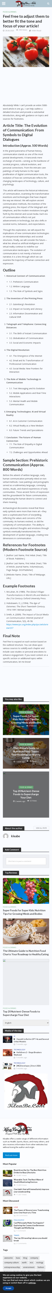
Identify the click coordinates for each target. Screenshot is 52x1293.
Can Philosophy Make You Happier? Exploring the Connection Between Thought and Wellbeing (29, 1225)
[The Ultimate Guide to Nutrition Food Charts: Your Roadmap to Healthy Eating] (26, 931)
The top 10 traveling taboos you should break (30, 1239)
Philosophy (19, 1220)
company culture (11, 1262)
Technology (19, 1050)
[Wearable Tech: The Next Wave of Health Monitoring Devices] (7, 1182)
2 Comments (21, 1243)
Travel (16, 1235)
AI (14, 1036)
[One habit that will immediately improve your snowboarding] (7, 1192)
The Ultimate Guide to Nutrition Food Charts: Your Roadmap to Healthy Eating (26, 753)
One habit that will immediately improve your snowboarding (31, 1190)
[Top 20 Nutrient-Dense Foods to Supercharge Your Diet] (26, 981)
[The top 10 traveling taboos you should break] (7, 1238)
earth (24, 1262)
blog (25, 1258)
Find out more (11, 1155)
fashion (41, 1267)
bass (18, 1258)
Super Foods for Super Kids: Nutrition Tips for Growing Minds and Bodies (26, 719)
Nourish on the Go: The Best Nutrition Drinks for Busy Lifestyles (30, 1171)
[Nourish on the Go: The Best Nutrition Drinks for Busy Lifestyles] (7, 1173)
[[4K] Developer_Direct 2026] (7, 1066)
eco (31, 1262)
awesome (8, 1258)
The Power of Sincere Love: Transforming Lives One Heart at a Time (31, 1211)
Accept (8, 1288)
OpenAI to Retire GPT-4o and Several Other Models (31, 1040)
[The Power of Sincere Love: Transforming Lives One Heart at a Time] (7, 1210)
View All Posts (41, 828)
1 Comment (21, 1231)
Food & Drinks (9, 12)
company (34, 1258)
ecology (39, 1262)
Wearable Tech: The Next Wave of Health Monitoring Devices (28, 1181)
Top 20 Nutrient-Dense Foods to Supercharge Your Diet (26, 794)
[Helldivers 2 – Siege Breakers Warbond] (7, 1052)
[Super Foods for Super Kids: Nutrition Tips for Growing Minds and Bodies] (26, 890)
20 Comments (22, 1215)
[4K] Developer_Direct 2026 (28, 1066)
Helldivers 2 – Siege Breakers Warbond (28, 1053)
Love (16, 1207)
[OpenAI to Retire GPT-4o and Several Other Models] (7, 1039)
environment (28, 1267)
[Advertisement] (26, 87)
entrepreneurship (12, 1267)
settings (32, 1283)
